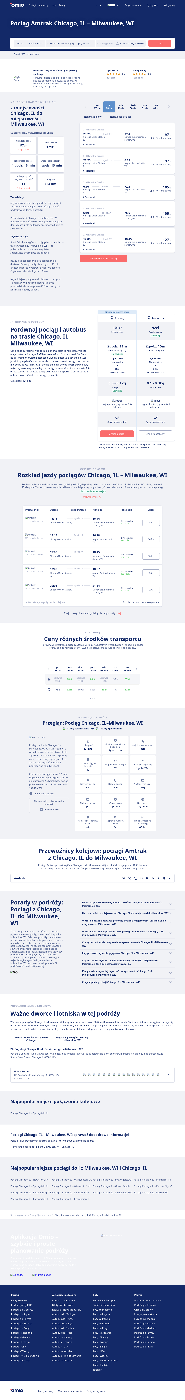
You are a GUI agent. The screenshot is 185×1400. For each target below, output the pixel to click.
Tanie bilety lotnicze (104, 1305)
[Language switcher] (113, 5)
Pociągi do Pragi (20, 1328)
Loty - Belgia (100, 1346)
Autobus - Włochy (62, 1351)
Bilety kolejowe (19, 1300)
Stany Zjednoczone (40, 1215)
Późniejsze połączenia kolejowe (140, 602)
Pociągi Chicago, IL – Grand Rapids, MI (113, 1186)
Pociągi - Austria (20, 1360)
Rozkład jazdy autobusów (66, 1309)
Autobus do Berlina (63, 1328)
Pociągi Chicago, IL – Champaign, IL (70, 1199)
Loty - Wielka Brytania (105, 1360)
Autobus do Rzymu (63, 1318)
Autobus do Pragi (62, 1332)
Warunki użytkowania (70, 1391)
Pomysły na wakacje (145, 1314)
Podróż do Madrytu (145, 1328)
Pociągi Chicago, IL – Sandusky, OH (70, 1192)
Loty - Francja (100, 1342)
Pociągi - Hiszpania (22, 1332)
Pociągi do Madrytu (22, 1309)
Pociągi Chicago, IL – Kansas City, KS (153, 1186)
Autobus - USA (60, 1346)
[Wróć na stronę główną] (19, 5)
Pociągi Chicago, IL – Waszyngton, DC (71, 1179)
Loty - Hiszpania (102, 1332)
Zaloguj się (169, 5)
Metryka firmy (46, 1391)
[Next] (168, 106)
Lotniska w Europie (104, 1300)
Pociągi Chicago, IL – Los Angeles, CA (112, 1179)
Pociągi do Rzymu (21, 1314)
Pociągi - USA (18, 1346)
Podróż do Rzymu (144, 1332)
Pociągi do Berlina (21, 1323)
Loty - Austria (100, 1365)
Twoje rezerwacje (133, 5)
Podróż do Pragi (143, 1346)
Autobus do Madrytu (64, 1314)
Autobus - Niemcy (62, 1337)
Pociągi (32, 5)
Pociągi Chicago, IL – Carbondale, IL (29, 1199)
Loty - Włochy (100, 1355)
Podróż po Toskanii (145, 1305)
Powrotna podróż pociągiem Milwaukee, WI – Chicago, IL (43, 1146)
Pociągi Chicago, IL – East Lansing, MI (30, 1192)
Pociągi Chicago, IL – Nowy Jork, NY (29, 1179)
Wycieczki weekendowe (147, 1300)
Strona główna (18, 1215)
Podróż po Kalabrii (144, 1323)
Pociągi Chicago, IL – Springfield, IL (29, 1113)
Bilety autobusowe (62, 1305)
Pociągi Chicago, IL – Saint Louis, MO (112, 1192)
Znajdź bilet (23, 149)
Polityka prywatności (98, 1391)
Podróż (138, 1295)
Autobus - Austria (62, 1360)
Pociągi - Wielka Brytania (25, 1355)
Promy (62, 5)
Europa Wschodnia (145, 1318)
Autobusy (43, 5)
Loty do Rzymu (101, 1314)
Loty (54, 5)
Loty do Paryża (101, 1318)
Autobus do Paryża (63, 1323)
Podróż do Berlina (144, 1342)
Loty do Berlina (101, 1323)
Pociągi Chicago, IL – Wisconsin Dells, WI (73, 1186)
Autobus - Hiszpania (63, 1300)
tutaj (118, 613)
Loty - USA (99, 1351)
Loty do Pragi (100, 1328)
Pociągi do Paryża (21, 1318)
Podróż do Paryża (144, 1337)
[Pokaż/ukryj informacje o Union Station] (169, 1074)
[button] (86, 43)
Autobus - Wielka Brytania (66, 1355)
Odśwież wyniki (90, 496)
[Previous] (48, 669)
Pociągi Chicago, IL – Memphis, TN (152, 1179)
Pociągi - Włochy (20, 1351)
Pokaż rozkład (23, 188)
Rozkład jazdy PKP (21, 1305)
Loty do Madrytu (102, 1309)
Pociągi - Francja (20, 1342)
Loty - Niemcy (100, 1337)
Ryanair (97, 1369)
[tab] (93, 116)
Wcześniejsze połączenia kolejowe (46, 602)
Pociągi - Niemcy (20, 1337)
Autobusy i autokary (64, 1295)
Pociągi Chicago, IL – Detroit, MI (151, 1192)
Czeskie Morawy (143, 1309)
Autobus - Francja (62, 1342)
